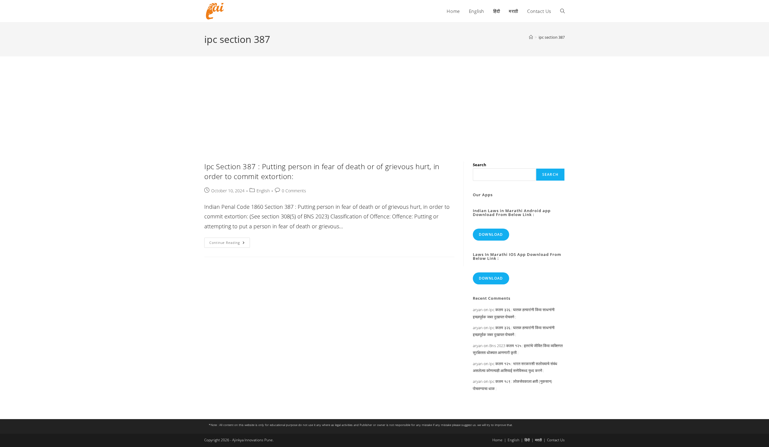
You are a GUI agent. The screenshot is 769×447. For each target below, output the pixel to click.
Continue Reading (229, 244)
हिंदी (527, 439)
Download (491, 234)
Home (497, 439)
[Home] (531, 37)
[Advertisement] (384, 101)
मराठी (538, 439)
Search (479, 164)
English (263, 191)
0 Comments (294, 191)
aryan (478, 309)
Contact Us (556, 439)
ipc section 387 (552, 37)
